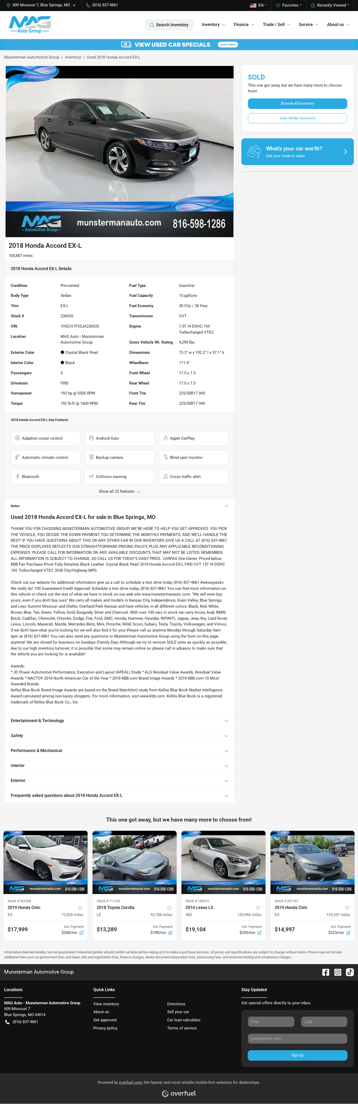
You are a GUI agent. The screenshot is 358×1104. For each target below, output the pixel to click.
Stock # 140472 (197, 901)
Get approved (104, 1020)
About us (101, 1012)
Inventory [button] (211, 24)
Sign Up (297, 1055)
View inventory (106, 1004)
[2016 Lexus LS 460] (223, 862)
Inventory (73, 57)
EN (261, 5)
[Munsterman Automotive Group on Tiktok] (348, 972)
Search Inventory (172, 24)
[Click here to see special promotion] (179, 44)
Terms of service (182, 1028)
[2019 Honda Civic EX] (45, 862)
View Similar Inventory (298, 118)
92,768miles (161, 914)
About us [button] (335, 24)
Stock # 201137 (286, 901)
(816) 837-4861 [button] (105, 5)
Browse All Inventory (297, 103)
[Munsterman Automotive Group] (29, 25)
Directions (176, 1004)
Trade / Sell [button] (274, 24)
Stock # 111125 (108, 901)
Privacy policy (105, 1028)
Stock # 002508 (19, 901)
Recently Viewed (331, 5)
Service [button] (306, 24)
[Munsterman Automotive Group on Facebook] (324, 972)
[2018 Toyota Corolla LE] (135, 862)
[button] (43, 5)
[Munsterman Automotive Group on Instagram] (336, 972)
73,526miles (73, 914)
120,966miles (249, 914)
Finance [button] (241, 24)
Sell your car (178, 1012)
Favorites (290, 5)
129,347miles (338, 914)
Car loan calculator (183, 1020)
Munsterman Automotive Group (31, 57)
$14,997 (285, 929)
